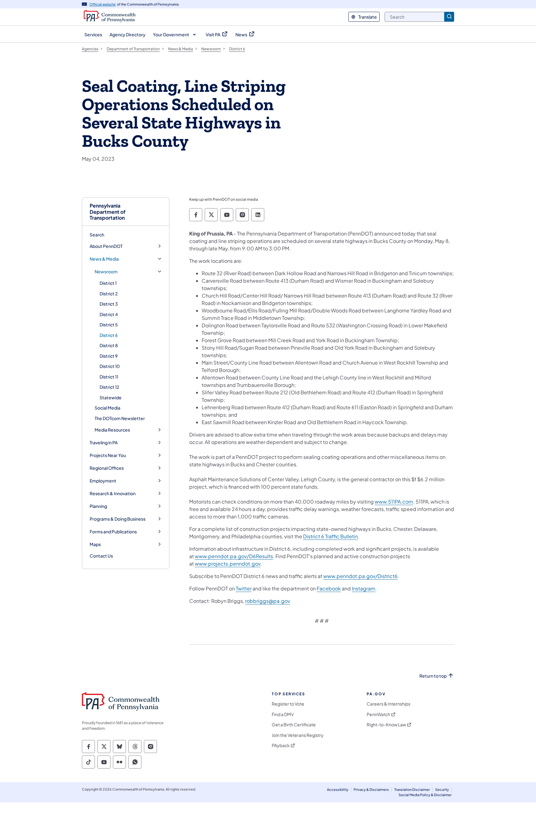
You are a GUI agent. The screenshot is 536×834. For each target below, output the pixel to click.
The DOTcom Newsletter (120, 418)
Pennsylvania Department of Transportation (108, 212)
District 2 (109, 293)
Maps (95, 544)
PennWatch (378, 714)
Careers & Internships (388, 703)
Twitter (244, 588)
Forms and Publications (113, 531)
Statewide (111, 397)
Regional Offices (107, 468)
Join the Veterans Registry (298, 735)
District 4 (109, 314)
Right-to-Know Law (386, 724)
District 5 (109, 324)
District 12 (109, 387)
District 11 (109, 376)
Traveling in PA (104, 442)
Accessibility (337, 789)
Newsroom (106, 271)
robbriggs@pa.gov (267, 601)
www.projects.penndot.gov (227, 563)
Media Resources (112, 430)
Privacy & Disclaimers (371, 789)
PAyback (281, 745)
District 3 (109, 304)
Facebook (329, 588)
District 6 (109, 335)
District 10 (110, 366)
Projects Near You (108, 455)
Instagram (363, 588)
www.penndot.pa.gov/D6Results (234, 556)
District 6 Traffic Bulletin (330, 536)
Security (442, 789)
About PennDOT (106, 246)
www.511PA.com (394, 501)
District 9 (109, 356)
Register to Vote (288, 703)
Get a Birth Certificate (294, 724)
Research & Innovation (113, 493)
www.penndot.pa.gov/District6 (360, 576)
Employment (103, 480)
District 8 (109, 345)
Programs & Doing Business (117, 519)
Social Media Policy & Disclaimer (425, 795)
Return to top (433, 676)
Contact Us (101, 555)
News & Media (104, 259)
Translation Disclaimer (412, 789)
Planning (98, 506)
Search (97, 234)
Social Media (107, 407)
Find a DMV (283, 714)
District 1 (108, 283)
